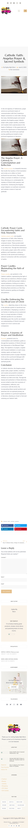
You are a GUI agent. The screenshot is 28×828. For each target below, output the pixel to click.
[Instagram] (17, 3)
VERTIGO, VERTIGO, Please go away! (10, 652)
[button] (7, 525)
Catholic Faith (6, 521)
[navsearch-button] (18, 10)
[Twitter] (11, 3)
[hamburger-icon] (25, 10)
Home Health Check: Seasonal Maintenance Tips (17, 752)
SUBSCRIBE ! (14, 687)
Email (2, 583)
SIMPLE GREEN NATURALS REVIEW (9, 659)
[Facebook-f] (9, 826)
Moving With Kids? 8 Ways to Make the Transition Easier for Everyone (17, 760)
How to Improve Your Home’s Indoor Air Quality (17, 765)
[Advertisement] (14, 32)
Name (2, 577)
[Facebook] (7, 3)
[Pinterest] (20, 3)
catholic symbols (14, 521)
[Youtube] (14, 3)
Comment (3, 557)
